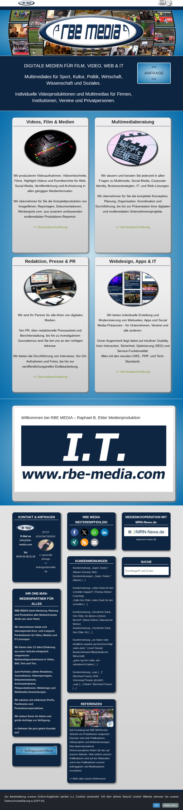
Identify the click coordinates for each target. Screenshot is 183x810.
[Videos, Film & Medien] (50, 148)
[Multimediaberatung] (133, 148)
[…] (83, 580)
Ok (156, 805)
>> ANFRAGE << (154, 73)
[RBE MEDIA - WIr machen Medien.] (91, 33)
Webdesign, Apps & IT (132, 261)
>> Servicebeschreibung (50, 227)
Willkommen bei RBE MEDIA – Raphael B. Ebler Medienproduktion (80, 417)
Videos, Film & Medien (50, 121)
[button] (74, 532)
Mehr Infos (170, 805)
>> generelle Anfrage (45, 557)
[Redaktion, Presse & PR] (50, 288)
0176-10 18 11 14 (25, 556)
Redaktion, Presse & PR (50, 261)
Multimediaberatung (133, 121)
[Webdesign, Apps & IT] (133, 288)
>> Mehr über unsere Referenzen (87, 778)
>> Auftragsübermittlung (46, 567)
